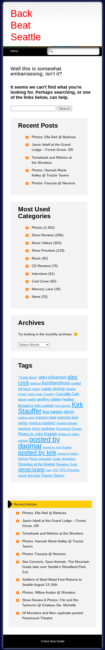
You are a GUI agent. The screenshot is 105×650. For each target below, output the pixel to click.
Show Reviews (43, 235)
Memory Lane (42, 289)
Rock (33, 459)
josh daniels (63, 405)
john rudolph (44, 406)
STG (55, 470)
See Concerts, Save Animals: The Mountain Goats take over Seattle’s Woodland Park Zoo (55, 567)
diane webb (27, 399)
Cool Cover (40, 281)
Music (36, 258)
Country (48, 394)
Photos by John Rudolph (37, 434)
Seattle (57, 458)
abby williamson (53, 377)
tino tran (34, 475)
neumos (24, 428)
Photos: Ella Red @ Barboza (54, 137)
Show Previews (43, 250)
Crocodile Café (67, 394)
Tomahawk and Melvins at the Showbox (52, 533)
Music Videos (42, 243)
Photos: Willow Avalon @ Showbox (48, 592)
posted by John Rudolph (57, 447)
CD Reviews (41, 266)
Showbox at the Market (36, 464)
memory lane (45, 417)
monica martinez (42, 423)
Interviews (39, 274)
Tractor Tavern (52, 475)
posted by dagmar (39, 442)
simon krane (31, 469)
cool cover (35, 394)
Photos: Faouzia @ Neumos (53, 183)
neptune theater (66, 423)
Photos (37, 227)
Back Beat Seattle (25, 25)
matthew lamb (26, 417)
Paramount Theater (69, 428)
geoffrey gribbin (49, 399)
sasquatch (45, 459)
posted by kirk (37, 452)
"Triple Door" (28, 377)
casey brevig (52, 388)
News (36, 297)
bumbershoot (56, 382)
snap (49, 470)
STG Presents (69, 470)
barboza (35, 383)
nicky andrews (43, 429)
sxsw (22, 475)
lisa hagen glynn (58, 411)
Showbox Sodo (66, 464)
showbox (68, 459)
